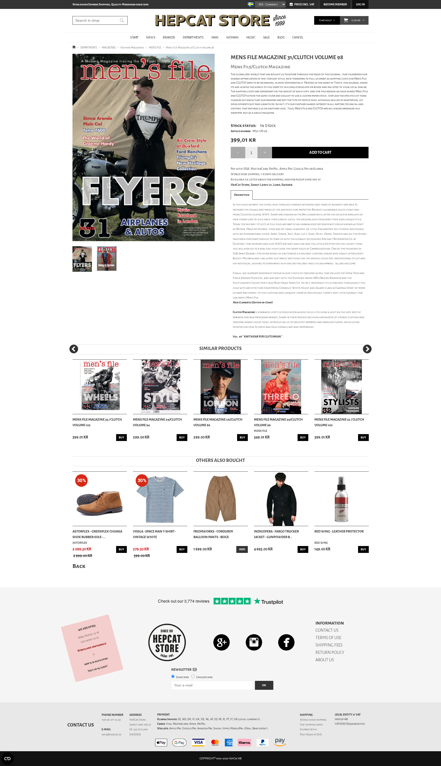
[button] (346, 20)
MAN (214, 37)
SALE (266, 37)
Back (78, 566)
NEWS (150, 37)
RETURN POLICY (329, 652)
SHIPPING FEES (328, 645)
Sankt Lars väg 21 (140, 724)
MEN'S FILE (155, 47)
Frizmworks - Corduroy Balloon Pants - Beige (213, 534)
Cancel (297, 37)
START (134, 37)
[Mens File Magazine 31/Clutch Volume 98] (143, 147)
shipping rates (314, 724)
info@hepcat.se (111, 734)
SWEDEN (135, 734)
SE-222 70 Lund (138, 729)
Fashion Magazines (132, 47)
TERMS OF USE (328, 637)
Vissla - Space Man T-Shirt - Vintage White (154, 534)
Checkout (325, 20)
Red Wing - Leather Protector (339, 531)
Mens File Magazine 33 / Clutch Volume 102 (97, 422)
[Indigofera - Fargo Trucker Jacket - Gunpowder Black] (281, 499)
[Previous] (73, 349)
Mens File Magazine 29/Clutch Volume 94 (157, 422)
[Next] (367, 349)
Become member (335, 4)
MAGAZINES (109, 47)
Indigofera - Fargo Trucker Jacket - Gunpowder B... (276, 534)
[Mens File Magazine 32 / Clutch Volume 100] (341, 387)
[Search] (121, 20)
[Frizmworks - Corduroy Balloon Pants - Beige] (220, 499)
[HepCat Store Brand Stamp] (167, 642)
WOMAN (232, 37)
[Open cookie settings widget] (7, 758)
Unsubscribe (204, 677)
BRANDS (169, 37)
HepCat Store (137, 720)
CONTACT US (326, 630)
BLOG (281, 37)
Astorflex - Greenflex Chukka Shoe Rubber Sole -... (97, 534)
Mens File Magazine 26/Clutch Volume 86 (217, 422)
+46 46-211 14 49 (111, 720)
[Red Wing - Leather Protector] (341, 499)
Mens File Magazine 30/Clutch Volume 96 (278, 422)
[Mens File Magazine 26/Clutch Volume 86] (220, 387)
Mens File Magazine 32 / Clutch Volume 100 (339, 422)
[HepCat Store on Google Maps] (221, 642)
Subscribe (182, 677)
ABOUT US (324, 660)
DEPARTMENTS (193, 37)
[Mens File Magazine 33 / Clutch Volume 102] (99, 387)
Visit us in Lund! (97, 668)
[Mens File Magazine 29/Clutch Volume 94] (160, 387)
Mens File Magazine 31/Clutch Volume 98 (190, 47)
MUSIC (250, 37)
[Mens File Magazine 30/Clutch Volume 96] (281, 387)
